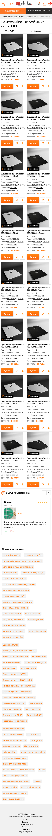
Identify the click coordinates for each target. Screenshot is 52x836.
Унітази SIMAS (9, 668)
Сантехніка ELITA (32, 709)
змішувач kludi (10, 752)
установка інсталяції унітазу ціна (18, 567)
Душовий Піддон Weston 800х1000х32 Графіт (38, 174)
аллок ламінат (33, 734)
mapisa (42, 769)
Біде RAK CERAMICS (12, 709)
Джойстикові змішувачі (35, 662)
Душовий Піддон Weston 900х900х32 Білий (12, 402)
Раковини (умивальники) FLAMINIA (19, 686)
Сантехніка (31, 17)
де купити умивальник (13, 619)
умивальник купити (12, 613)
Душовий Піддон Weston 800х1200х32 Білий (12, 231)
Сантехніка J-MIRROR (12, 715)
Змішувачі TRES (39, 656)
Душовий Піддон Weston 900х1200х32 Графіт (38, 345)
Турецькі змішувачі (12, 662)
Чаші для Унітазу (28, 668)
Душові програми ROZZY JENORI (17, 680)
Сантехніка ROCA (34, 715)
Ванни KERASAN (10, 645)
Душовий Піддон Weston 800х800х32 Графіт (38, 288)
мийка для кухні (10, 572)
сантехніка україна (11, 555)
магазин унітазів (35, 619)
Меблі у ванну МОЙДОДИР (15, 656)
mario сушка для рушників (15, 775)
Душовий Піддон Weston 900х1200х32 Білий (12, 345)
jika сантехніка (31, 746)
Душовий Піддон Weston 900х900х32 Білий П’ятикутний (38, 403)
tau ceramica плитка (30, 787)
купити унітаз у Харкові (13, 631)
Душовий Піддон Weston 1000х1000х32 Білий (12, 61)
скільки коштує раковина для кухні (19, 584)
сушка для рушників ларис (15, 764)
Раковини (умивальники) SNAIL (17, 691)
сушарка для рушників (13, 799)
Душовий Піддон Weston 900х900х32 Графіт (12, 459)
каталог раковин (33, 613)
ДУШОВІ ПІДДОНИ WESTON (17, 71)
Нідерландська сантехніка (15, 721)
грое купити (36, 740)
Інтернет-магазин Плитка (13, 17)
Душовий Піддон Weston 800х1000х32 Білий (12, 174)
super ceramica (10, 787)
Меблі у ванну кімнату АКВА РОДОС (19, 650)
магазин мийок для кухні (33, 572)
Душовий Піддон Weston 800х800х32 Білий (12, 288)
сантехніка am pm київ (13, 728)
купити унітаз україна (13, 637)
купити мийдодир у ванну (15, 793)
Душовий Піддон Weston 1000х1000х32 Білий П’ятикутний (38, 62)
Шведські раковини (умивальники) (19, 697)
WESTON (13, 74)
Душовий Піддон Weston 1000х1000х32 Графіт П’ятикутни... (12, 119)
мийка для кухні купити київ (16, 590)
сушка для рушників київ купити (18, 602)
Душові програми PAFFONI (15, 674)
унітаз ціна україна (37, 631)
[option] (26, 516)
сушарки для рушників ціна (15, 608)
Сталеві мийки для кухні (14, 703)
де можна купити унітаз (14, 625)
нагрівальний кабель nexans (16, 781)
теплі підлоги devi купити (14, 740)
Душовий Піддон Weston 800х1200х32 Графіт (38, 231)
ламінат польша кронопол (15, 758)
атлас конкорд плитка (13, 734)
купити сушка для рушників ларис (18, 769)
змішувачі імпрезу (11, 746)
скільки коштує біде (34, 555)
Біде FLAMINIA (35, 703)
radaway (37, 781)
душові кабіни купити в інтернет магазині (22, 561)
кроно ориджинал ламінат (33, 752)
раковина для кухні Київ (14, 596)
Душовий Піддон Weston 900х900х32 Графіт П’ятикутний (38, 460)
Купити (7, 86)
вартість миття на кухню (14, 578)
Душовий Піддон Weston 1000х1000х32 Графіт (38, 118)
